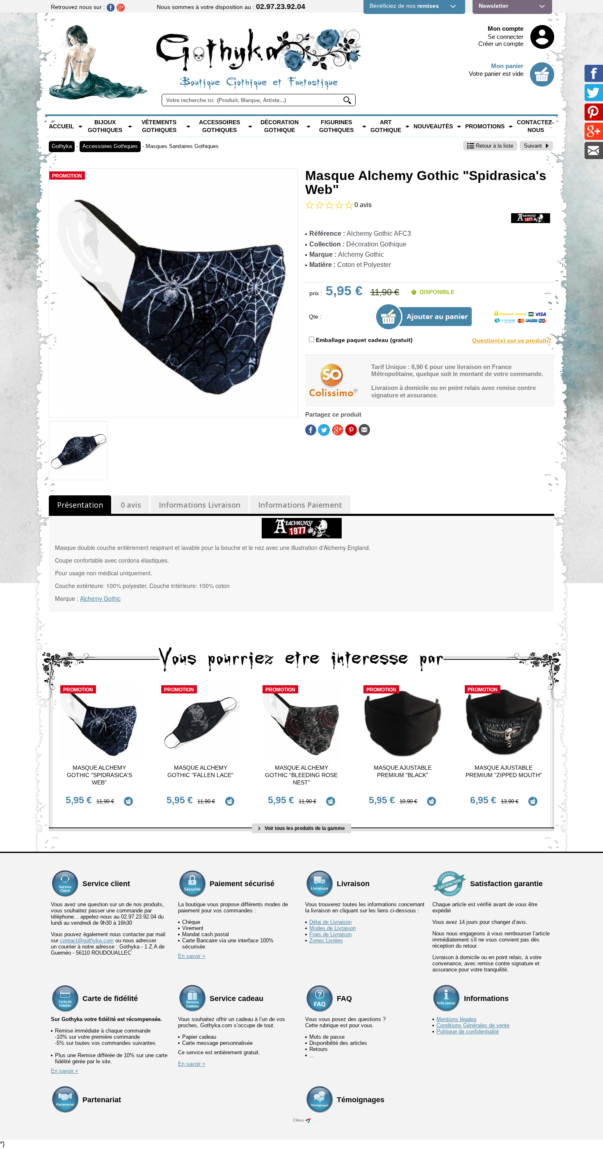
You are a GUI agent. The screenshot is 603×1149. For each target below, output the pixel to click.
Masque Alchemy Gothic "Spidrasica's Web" (99, 775)
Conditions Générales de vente (472, 1025)
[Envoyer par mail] (364, 429)
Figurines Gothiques (336, 126)
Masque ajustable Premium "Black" (403, 771)
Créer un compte (500, 43)
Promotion (67, 176)
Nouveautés (433, 126)
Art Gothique (385, 126)
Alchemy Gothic (100, 598)
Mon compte (505, 28)
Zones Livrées (326, 940)
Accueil (61, 126)
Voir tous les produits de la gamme (304, 828)
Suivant (533, 146)
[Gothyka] (80, 126)
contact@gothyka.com (87, 940)
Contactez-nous (535, 126)
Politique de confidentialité (467, 1031)
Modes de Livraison (332, 928)
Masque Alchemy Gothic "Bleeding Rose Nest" (301, 775)
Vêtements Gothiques (159, 126)
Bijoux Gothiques (105, 126)
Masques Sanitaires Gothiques (182, 146)
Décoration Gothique (279, 126)
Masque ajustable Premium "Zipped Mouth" (504, 771)
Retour (493, 146)
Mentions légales (456, 1019)
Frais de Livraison (330, 934)
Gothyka (62, 146)
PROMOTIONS (485, 126)
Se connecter (505, 36)
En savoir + (192, 956)
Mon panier (507, 65)
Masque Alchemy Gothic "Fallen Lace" (200, 771)
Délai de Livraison (330, 922)
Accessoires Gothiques (219, 126)
